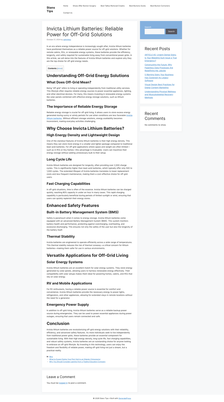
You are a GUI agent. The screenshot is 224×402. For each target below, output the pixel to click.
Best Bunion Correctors (160, 6)
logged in (63, 383)
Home (65, 6)
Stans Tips (51, 9)
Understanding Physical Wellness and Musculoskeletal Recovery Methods (160, 94)
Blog (51, 357)
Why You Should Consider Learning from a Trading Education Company (77, 362)
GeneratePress (125, 398)
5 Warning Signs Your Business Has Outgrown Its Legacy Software (159, 77)
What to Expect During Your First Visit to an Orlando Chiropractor (74, 359)
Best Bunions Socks (137, 6)
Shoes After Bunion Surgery (84, 6)
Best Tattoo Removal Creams (113, 6)
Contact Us (67, 13)
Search (148, 27)
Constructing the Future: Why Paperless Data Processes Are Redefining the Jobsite (159, 68)
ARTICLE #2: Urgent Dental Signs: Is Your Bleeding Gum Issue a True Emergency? (161, 58)
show (60, 68)
